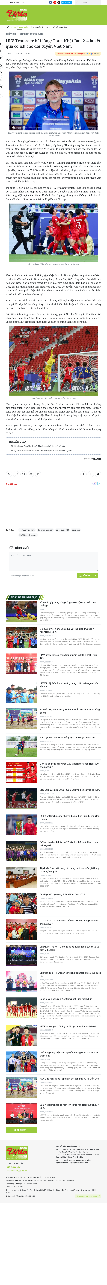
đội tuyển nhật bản (45, 530)
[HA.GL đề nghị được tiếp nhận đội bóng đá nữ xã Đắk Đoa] (21, 1087)
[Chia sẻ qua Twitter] (98, 474)
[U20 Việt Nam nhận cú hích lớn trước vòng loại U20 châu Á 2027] (21, 1113)
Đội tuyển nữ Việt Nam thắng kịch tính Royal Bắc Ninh (67, 737)
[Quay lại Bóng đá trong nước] (9, 474)
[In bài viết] (38, 474)
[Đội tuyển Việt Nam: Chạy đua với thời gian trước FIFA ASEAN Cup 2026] (21, 637)
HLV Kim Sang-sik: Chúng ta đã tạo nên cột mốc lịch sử (68, 1026)
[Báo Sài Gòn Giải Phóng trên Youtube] (54, 2)
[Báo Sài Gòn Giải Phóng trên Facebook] (50, 2)
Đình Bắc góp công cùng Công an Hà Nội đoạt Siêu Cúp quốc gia (68, 604)
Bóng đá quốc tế (36, 27)
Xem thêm (20, 1130)
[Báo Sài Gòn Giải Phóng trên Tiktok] (58, 2)
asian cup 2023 (62, 530)
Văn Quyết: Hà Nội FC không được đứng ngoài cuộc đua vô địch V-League (69, 948)
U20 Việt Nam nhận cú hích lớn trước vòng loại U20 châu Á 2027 (69, 1106)
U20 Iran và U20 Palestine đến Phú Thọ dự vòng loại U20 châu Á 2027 (69, 922)
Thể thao (11, 34)
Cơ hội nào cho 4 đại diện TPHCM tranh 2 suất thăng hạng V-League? (69, 844)
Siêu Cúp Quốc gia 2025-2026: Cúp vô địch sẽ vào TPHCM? (70, 789)
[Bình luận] (16, 474)
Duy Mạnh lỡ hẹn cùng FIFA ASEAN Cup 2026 (62, 894)
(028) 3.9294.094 (14, 1167)
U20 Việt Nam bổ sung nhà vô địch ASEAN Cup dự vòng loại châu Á (70, 817)
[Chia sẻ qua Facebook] (91, 474)
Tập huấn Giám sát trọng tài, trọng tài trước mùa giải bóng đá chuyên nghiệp (69, 870)
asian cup (76, 530)
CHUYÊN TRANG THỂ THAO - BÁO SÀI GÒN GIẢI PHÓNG (17, 15)
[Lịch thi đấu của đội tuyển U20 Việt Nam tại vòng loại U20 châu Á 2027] (21, 772)
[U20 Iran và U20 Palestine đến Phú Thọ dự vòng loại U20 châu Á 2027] (21, 929)
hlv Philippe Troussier (28, 535)
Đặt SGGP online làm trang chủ (88, 1196)
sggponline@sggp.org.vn (17, 1170)
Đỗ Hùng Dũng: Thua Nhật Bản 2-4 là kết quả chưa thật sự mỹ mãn (38, 446)
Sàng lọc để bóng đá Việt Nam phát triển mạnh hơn (66, 999)
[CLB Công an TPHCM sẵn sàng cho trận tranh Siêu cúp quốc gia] (21, 981)
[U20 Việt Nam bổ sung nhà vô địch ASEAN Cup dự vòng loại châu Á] (21, 824)
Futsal (48, 27)
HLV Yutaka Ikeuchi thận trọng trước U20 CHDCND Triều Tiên (68, 656)
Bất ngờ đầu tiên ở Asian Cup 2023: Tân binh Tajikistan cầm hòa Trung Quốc (42, 450)
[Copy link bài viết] (31, 474)
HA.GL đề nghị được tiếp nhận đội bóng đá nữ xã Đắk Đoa (69, 1078)
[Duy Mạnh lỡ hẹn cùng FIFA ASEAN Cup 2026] (21, 903)
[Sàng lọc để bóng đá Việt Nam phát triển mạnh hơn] (21, 1007)
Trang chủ (8, 27)
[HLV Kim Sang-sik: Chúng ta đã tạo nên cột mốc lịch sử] (21, 1035)
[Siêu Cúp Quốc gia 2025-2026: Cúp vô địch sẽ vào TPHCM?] (21, 798)
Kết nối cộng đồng (60, 27)
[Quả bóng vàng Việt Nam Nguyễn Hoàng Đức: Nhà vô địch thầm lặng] (21, 1061)
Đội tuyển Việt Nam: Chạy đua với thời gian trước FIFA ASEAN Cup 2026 (67, 630)
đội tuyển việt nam (27, 530)
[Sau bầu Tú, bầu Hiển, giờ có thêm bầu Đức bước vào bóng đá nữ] (21, 718)
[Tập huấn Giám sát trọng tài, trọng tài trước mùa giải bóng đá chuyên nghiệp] (21, 877)
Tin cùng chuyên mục (24, 597)
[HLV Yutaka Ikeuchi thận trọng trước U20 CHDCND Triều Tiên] (21, 663)
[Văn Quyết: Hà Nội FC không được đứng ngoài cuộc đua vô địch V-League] (21, 955)
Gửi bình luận (89, 575)
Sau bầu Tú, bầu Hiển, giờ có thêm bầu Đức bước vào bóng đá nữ (70, 711)
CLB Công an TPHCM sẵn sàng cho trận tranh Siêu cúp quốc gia (70, 974)
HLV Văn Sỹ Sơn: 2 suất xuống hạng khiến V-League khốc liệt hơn (69, 685)
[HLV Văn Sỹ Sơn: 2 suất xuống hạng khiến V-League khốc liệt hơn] (21, 692)
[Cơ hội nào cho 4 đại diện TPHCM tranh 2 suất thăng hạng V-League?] (21, 851)
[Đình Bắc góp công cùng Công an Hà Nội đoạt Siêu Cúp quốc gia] (21, 611)
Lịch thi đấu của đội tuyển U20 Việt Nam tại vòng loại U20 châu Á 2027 (69, 765)
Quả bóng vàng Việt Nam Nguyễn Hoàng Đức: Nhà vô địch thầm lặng (69, 1054)
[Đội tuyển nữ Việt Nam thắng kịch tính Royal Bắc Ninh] (21, 746)
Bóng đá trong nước (19, 27)
